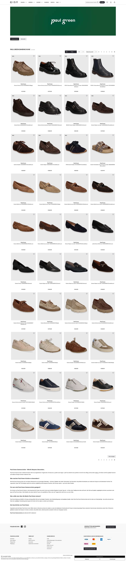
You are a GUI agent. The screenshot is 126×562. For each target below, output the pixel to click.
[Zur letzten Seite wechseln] (114, 52)
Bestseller (23, 39)
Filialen (30, 538)
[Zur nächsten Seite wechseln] (112, 52)
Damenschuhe (14, 39)
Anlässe (97, 472)
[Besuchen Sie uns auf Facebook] (21, 526)
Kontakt (48, 543)
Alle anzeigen (112, 456)
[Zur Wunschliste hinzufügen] (34, 56)
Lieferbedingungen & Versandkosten (54, 540)
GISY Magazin (13, 540)
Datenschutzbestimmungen (68, 555)
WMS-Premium (32, 540)
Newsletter (31, 542)
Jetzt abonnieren (111, 527)
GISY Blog (12, 538)
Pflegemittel (12, 542)
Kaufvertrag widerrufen (90, 548)
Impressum (49, 548)
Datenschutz (49, 546)
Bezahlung (49, 542)
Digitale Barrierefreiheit (33, 543)
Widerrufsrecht (50, 545)
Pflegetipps (12, 543)
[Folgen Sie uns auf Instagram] (24, 526)
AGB (48, 538)
